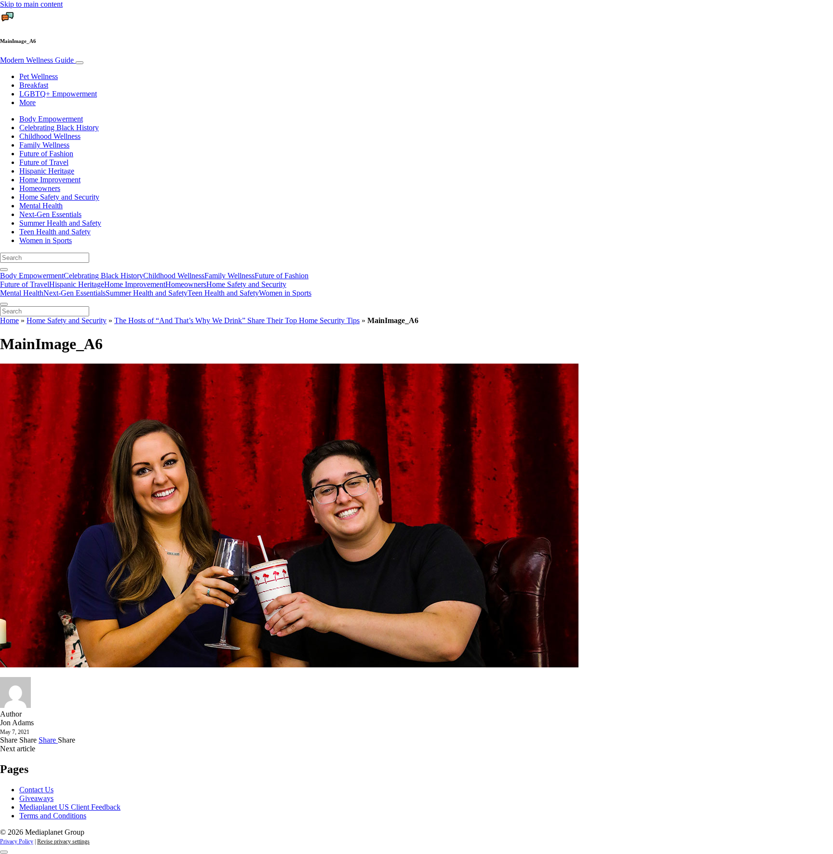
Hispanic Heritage (46, 171)
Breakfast (33, 85)
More (27, 102)
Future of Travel (43, 162)
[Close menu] (4, 304)
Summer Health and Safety (60, 223)
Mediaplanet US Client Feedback (70, 807)
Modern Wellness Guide (38, 60)
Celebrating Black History (59, 127)
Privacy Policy (16, 841)
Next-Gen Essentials (50, 214)
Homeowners (39, 188)
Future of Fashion (46, 153)
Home (9, 320)
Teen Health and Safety (55, 232)
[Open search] (4, 269)
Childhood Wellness (50, 136)
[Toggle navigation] (79, 62)
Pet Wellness (38, 76)
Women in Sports (45, 240)
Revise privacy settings (63, 841)
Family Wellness (44, 145)
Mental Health (41, 206)
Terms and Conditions (52, 816)
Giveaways (36, 798)
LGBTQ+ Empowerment (58, 94)
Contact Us (36, 790)
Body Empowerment (51, 119)
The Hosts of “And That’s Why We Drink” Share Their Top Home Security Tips (237, 320)
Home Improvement (50, 180)
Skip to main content (31, 4)
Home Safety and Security (59, 197)
